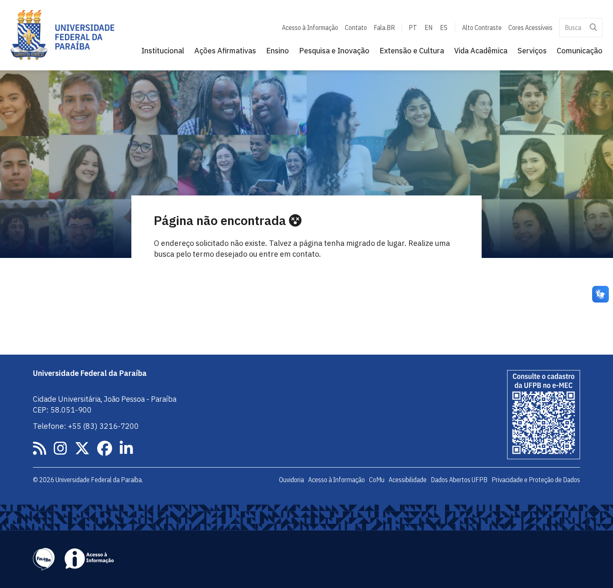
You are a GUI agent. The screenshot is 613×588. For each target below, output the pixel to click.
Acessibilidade (408, 479)
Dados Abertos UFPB (459, 479)
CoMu (376, 479)
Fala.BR (384, 27)
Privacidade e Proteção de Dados (536, 479)
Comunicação (580, 50)
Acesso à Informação (310, 27)
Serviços (532, 50)
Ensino (277, 50)
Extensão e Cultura (411, 50)
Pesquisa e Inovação (334, 50)
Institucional (162, 50)
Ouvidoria (291, 479)
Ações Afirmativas (225, 50)
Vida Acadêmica (480, 50)
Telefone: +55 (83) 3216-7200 (86, 426)
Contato (356, 27)
